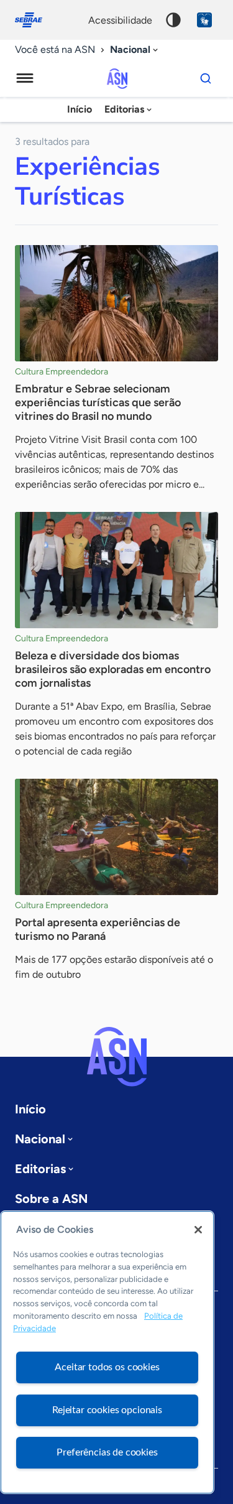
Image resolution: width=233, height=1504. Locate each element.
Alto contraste (173, 20)
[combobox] (135, 50)
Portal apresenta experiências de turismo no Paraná (97, 929)
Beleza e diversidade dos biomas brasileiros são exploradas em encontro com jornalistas (113, 669)
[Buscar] (205, 78)
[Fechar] (198, 1229)
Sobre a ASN (51, 1198)
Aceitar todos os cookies (107, 1367)
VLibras (204, 20)
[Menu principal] (25, 78)
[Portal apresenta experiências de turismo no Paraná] (116, 837)
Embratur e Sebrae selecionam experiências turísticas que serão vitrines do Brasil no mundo (98, 402)
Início (79, 109)
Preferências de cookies (107, 1452)
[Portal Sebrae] (35, 19)
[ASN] (117, 1057)
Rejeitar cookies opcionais (107, 1410)
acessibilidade (120, 20)
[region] (107, 1352)
